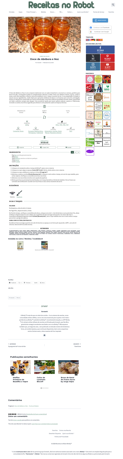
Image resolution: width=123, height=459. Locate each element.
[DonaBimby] (98, 97)
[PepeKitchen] (98, 124)
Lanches (55, 131)
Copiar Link (46, 147)
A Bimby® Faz (44, 141)
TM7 (67, 125)
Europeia (31, 131)
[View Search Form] (113, 4)
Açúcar (17, 160)
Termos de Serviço (98, 12)
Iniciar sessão (102, 20)
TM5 (60, 125)
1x (72, 152)
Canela (18, 162)
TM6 (64, 125)
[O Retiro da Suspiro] (106, 115)
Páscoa (47, 133)
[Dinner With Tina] (90, 97)
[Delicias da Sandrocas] (106, 88)
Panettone (77, 345)
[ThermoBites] (90, 142)
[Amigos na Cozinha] (90, 79)
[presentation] (20, 367)
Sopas (20, 12)
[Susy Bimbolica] (98, 133)
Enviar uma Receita (65, 430)
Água (16, 157)
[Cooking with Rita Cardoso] (98, 88)
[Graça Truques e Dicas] (106, 97)
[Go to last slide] (13, 373)
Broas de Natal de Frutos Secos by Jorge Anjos (68, 380)
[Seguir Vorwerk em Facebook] (44, 335)
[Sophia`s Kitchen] (90, 133)
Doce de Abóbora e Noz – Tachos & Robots (26, 406)
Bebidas (43, 12)
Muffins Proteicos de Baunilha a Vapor (20, 380)
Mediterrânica (38, 131)
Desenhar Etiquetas (55, 433)
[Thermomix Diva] (98, 142)
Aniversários (48, 131)
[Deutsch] (92, 40)
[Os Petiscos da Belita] (90, 124)
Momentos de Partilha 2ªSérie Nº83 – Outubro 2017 (44, 250)
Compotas (42, 56)
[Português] (98, 40)
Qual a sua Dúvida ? (83, 12)
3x (78, 152)
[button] (41, 143)
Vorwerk (39, 62)
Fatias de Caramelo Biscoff (41, 380)
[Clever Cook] (90, 88)
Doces (47, 56)
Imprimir (21, 147)
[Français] (90, 40)
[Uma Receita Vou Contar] (90, 151)
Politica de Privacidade (61, 437)
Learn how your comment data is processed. (45, 424)
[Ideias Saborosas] (90, 106)
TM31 (57, 125)
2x (75, 152)
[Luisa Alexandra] (98, 106)
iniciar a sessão (17, 420)
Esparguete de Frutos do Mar (17, 345)
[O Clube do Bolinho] (98, 115)
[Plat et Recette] (106, 124)
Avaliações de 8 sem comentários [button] (36, 414)
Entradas (11, 12)
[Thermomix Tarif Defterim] (106, 142)
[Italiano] (95, 40)
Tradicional (39, 133)
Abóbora (17, 158)
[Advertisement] (44, 78)
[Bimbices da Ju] (106, 79)
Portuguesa (32, 133)
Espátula (19, 197)
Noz (15, 155)
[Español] (101, 40)
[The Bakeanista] (106, 133)
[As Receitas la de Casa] (98, 79)
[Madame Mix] (106, 106)
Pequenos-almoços (55, 133)
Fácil (70, 131)
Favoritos (111, 12)
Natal (59, 131)
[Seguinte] (76, 373)
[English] (87, 40)
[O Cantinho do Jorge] (90, 115)
